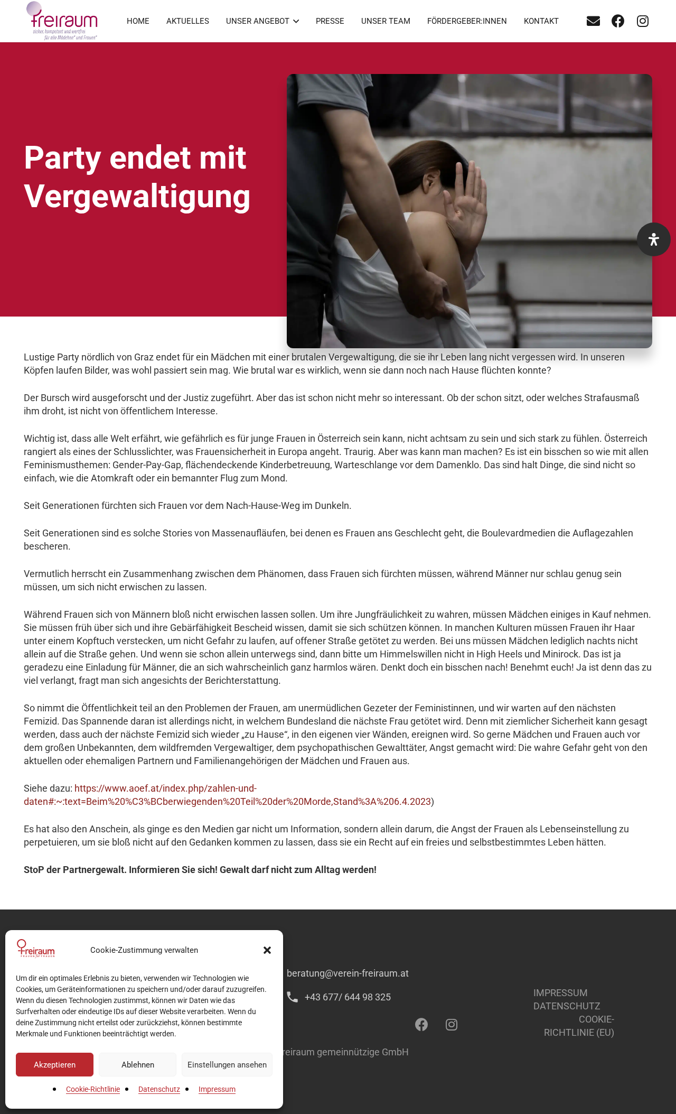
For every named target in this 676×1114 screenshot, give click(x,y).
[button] (267, 950)
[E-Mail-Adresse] (593, 21)
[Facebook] (617, 21)
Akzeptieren (55, 1065)
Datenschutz (159, 1089)
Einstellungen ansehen (227, 1065)
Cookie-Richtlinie (93, 1089)
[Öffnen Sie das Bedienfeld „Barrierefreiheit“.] (654, 239)
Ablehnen (137, 1065)
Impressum (217, 1089)
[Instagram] (642, 21)
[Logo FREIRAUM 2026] (63, 21)
